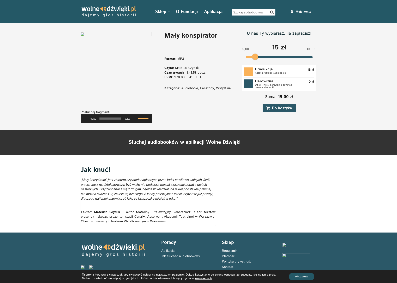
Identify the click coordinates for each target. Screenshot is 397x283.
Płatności (229, 256)
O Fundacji (187, 12)
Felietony (207, 88)
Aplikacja (213, 12)
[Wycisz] (135, 118)
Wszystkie (223, 88)
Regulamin (230, 250)
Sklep (161, 12)
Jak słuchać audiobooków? (180, 256)
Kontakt (227, 267)
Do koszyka (282, 108)
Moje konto (303, 11)
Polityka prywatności (237, 261)
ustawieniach (203, 278)
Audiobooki (189, 88)
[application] (116, 118)
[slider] (144, 118)
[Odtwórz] (86, 118)
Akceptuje (301, 276)
